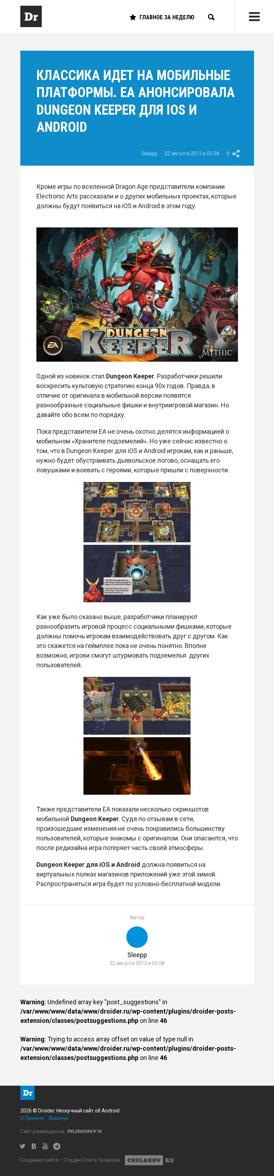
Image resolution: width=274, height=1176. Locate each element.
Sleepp (149, 153)
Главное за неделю (166, 17)
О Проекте (32, 1118)
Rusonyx (58, 1118)
